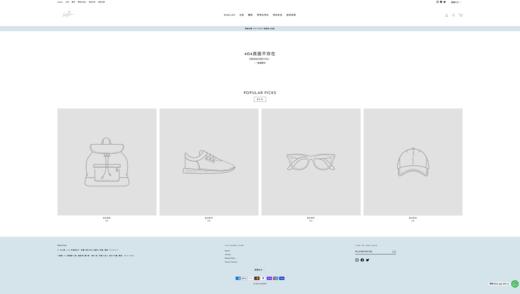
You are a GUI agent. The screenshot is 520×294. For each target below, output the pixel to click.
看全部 (260, 99)
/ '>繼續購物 (260, 63)
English (60, 2)
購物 (73, 2)
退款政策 (101, 2)
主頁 (67, 2)
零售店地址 (82, 2)
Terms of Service (231, 262)
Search (227, 251)
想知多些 (92, 2)
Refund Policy (230, 258)
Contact (228, 254)
